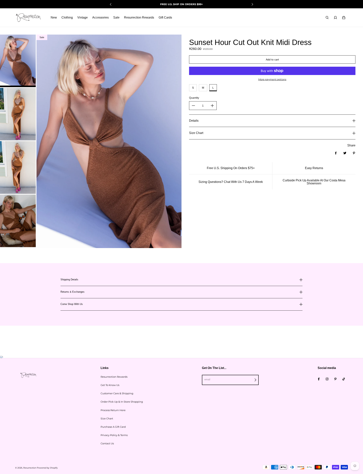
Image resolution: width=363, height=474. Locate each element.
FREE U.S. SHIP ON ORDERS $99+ (181, 4)
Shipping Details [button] (69, 279)
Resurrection (29, 468)
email (207, 379)
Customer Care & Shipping (117, 393)
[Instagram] (327, 379)
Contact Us (107, 443)
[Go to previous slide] (110, 4)
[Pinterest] (335, 379)
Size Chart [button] (196, 133)
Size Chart (107, 418)
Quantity (194, 97)
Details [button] (194, 120)
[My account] (335, 17)
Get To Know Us (110, 385)
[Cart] (344, 17)
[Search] (327, 17)
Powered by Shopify (47, 468)
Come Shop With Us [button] (71, 304)
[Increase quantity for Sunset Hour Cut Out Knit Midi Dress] (212, 105)
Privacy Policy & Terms (114, 435)
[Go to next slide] (252, 4)
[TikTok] (344, 379)
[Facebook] (319, 379)
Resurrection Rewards (114, 376)
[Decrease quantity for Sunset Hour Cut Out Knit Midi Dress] (193, 105)
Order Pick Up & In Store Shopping (122, 401)
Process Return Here (113, 410)
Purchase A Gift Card (113, 426)
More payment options (272, 79)
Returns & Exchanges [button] (72, 291)
